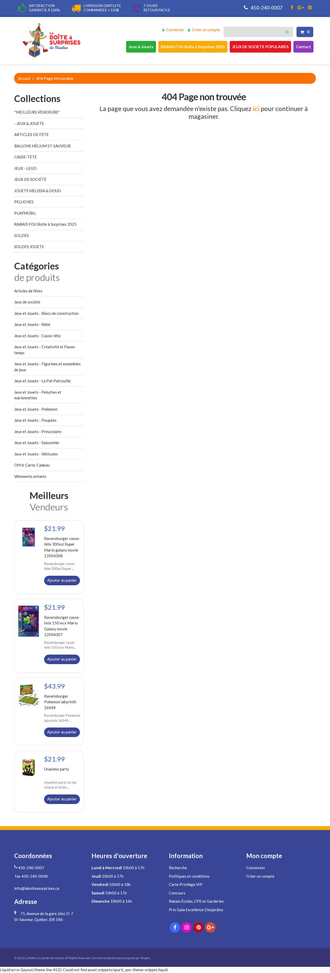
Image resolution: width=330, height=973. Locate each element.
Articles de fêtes (28, 291)
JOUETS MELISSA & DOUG (37, 190)
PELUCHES (24, 201)
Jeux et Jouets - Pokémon (35, 409)
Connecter (175, 29)
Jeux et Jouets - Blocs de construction (46, 313)
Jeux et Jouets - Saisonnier (37, 442)
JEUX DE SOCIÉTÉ (30, 179)
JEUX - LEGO (25, 168)
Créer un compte (206, 29)
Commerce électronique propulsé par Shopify (120, 958)
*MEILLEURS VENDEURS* (37, 112)
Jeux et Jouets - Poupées (35, 420)
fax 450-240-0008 (31, 876)
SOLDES (21, 235)
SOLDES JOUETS (29, 246)
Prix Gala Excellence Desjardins (196, 909)
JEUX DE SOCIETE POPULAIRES (260, 46)
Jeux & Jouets (141, 46)
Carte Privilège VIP (185, 884)
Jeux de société (27, 302)
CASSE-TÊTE (25, 157)
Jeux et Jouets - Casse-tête (37, 335)
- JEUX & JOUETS (29, 123)
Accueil (24, 78)
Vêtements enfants (30, 476)
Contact (303, 46)
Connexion (255, 867)
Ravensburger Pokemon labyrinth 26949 (60, 701)
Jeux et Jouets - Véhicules (36, 454)
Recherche (178, 867)
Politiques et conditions (189, 876)
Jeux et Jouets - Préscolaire (37, 431)
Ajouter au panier (62, 580)
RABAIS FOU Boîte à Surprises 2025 (193, 46)
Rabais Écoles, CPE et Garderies (196, 901)
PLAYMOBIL (25, 213)
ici (256, 108)
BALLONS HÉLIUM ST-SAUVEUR (42, 145)
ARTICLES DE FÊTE (31, 134)
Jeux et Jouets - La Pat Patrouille (42, 380)
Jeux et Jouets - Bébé (32, 324)
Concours (177, 893)
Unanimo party (56, 769)
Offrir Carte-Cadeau (32, 465)
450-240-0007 (266, 8)
